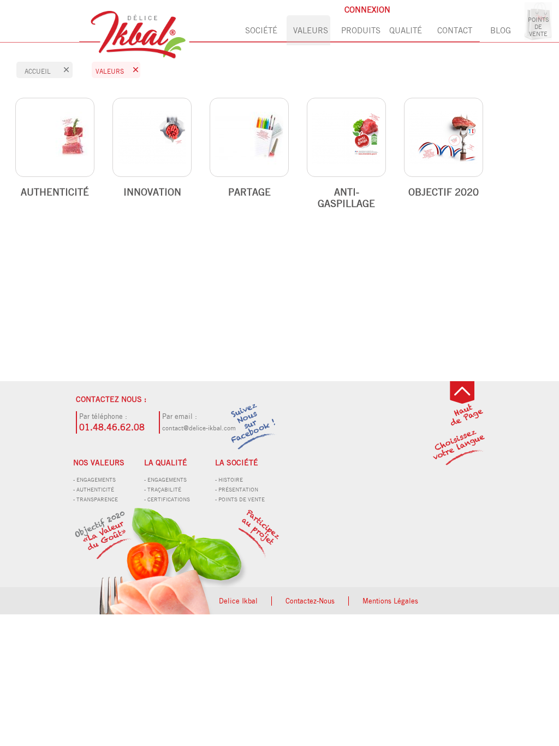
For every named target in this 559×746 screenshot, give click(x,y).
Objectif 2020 (443, 192)
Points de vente (538, 26)
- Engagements (94, 479)
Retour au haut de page (465, 406)
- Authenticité (93, 489)
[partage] (249, 137)
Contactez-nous (310, 601)
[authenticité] (54, 137)
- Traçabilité (162, 489)
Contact (454, 30)
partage (249, 192)
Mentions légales (390, 601)
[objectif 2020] (173, 559)
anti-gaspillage (346, 197)
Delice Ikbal (238, 601)
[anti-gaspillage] (346, 137)
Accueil (38, 71)
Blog (500, 30)
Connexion (367, 9)
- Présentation (236, 489)
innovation (152, 192)
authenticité (55, 192)
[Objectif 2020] (443, 137)
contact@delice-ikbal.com (199, 428)
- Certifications (167, 499)
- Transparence (95, 499)
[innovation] (152, 137)
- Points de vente (240, 499)
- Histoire (229, 479)
